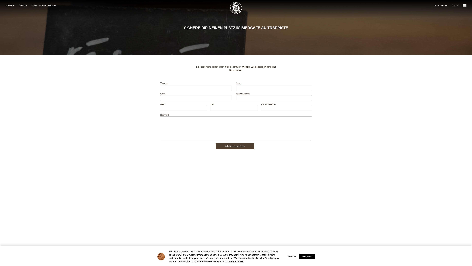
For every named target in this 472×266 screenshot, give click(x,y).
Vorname (164, 83)
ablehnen (292, 256)
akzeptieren (307, 256)
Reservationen (441, 5)
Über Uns (10, 5)
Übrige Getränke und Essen (44, 5)
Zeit (212, 104)
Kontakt (455, 5)
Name (238, 83)
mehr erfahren (236, 261)
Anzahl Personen (268, 104)
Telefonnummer (243, 94)
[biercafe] (236, 9)
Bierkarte (23, 5)
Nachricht (164, 115)
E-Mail (163, 94)
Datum (163, 104)
